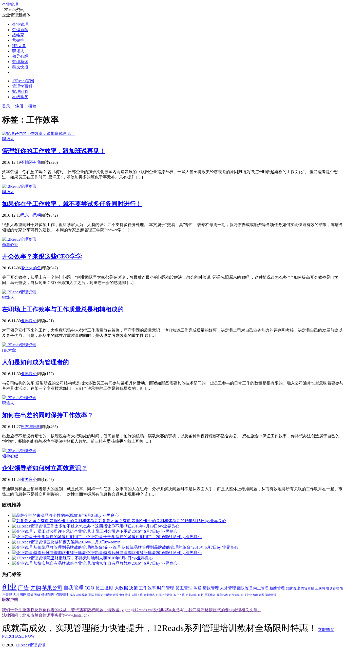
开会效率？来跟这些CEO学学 (42, 256)
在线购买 (20, 97)
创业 (9, 587)
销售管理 (258, 595)
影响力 (99, 595)
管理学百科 (22, 86)
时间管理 (165, 588)
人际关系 (137, 595)
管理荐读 (20, 61)
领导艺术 (222, 595)
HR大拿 (19, 46)
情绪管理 (47, 595)
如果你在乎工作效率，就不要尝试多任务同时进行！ (72, 203)
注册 (19, 106)
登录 (6, 106)
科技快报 (20, 67)
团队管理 (244, 588)
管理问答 (20, 91)
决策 (133, 588)
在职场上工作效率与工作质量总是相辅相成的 (63, 309)
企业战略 (191, 595)
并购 (35, 588)
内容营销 (307, 588)
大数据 (121, 587)
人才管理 (228, 588)
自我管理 (73, 587)
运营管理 (270, 595)
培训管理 (332, 588)
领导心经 (20, 56)
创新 (200, 595)
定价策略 (234, 595)
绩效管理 (211, 588)
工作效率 (147, 588)
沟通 (198, 588)
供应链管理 (111, 595)
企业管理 (10, 4)
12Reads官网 (23, 81)
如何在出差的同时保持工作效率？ (47, 415)
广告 (23, 587)
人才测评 (19, 595)
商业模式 (149, 595)
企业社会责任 (164, 595)
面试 (91, 595)
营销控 (18, 40)
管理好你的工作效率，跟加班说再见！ (53, 151)
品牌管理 (293, 588)
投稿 (32, 106)
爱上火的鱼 (31, 268)
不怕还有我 (31, 162)
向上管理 (260, 588)
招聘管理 (62, 595)
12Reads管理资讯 (30, 645)
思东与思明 (31, 215)
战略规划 (81, 595)
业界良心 (29, 321)
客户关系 (179, 595)
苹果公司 (52, 587)
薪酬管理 (277, 588)
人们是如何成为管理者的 (35, 362)
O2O (89, 587)
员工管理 (184, 588)
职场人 (18, 51)
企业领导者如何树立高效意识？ (44, 468)
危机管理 (124, 595)
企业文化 (246, 595)
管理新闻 (20, 30)
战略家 (18, 35)
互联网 (320, 588)
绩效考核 (33, 595)
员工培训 (210, 595)
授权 (72, 595)
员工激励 (104, 587)
